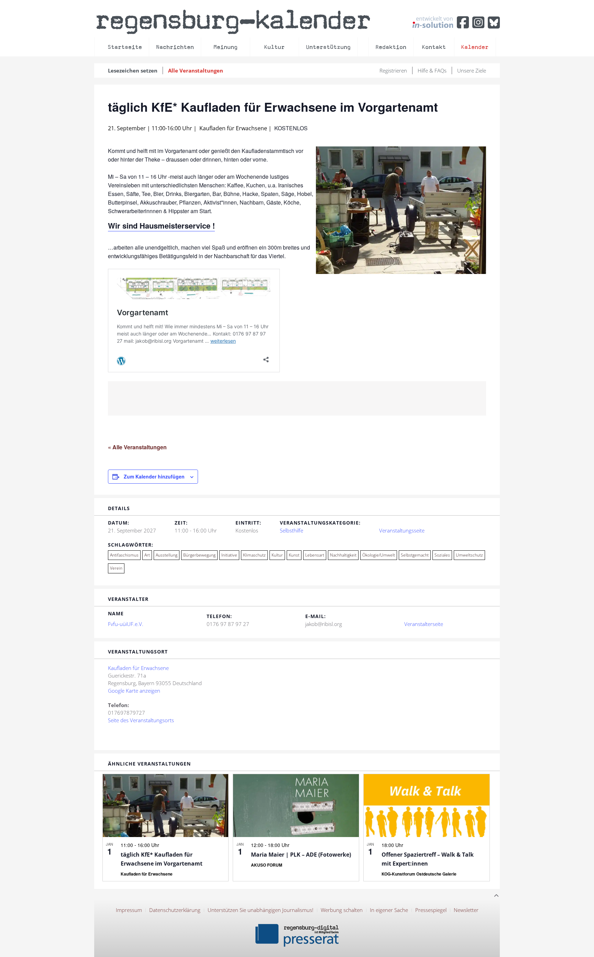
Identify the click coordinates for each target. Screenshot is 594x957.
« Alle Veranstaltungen (137, 447)
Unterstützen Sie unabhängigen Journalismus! (261, 909)
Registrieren (393, 70)
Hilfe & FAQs (432, 70)
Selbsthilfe (291, 530)
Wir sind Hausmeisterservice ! (161, 225)
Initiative (229, 555)
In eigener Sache (389, 909)
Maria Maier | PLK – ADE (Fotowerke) (301, 854)
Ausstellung (166, 555)
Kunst (294, 555)
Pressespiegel (431, 909)
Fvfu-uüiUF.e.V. (125, 623)
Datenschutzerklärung (174, 909)
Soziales (442, 555)
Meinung (225, 47)
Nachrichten (175, 47)
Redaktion (390, 47)
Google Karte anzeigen (134, 690)
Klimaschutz (254, 555)
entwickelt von (434, 18)
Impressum (129, 909)
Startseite (125, 47)
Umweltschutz (469, 555)
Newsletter (466, 909)
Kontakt (434, 47)
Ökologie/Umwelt (378, 555)
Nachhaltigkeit (343, 555)
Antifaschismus (124, 555)
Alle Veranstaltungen (195, 70)
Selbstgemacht (415, 555)
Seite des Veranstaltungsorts (141, 720)
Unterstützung (328, 47)
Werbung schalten (342, 909)
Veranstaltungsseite (402, 530)
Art (147, 555)
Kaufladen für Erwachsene (138, 667)
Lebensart (314, 555)
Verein (116, 568)
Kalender (474, 47)
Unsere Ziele (471, 70)
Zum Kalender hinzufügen (154, 476)
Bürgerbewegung (199, 555)
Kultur (274, 47)
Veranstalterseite (423, 623)
